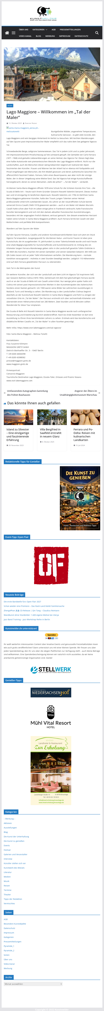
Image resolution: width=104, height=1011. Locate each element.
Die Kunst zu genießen (14, 841)
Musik (6, 881)
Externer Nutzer (31, 123)
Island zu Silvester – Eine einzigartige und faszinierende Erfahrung (17, 435)
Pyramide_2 (9, 950)
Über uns (23, 29)
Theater (7, 894)
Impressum (64, 36)
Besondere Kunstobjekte (15, 923)
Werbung (50, 36)
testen (6, 955)
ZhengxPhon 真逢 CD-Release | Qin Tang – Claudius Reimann (31, 610)
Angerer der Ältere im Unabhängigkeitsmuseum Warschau (78, 392)
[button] (45, 29)
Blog (38, 36)
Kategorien (38, 29)
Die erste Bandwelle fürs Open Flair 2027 (22, 601)
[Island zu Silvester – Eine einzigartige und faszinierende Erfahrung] (18, 411)
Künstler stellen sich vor (15, 863)
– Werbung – (9, 818)
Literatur (8, 872)
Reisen (10, 106)
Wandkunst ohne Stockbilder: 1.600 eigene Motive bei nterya (31, 615)
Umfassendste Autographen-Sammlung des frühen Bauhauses (27, 392)
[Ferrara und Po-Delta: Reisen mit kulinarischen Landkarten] (85, 411)
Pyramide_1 (9, 946)
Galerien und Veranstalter (15, 854)
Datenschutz (81, 36)
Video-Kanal (25, 36)
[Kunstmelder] (7, 33)
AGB (54, 29)
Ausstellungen (10, 827)
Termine (7, 890)
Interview (8, 859)
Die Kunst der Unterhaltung (16, 836)
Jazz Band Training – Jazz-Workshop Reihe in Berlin (27, 619)
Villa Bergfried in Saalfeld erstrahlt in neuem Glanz (50, 433)
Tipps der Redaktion (13, 899)
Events (7, 845)
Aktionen (8, 823)
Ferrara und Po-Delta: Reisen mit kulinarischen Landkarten (84, 435)
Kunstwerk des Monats (14, 867)
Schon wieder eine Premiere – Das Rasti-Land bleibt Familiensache (34, 606)
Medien (7, 876)
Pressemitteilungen (70, 29)
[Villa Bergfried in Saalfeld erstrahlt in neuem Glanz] (52, 411)
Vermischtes (9, 903)
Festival (7, 850)
